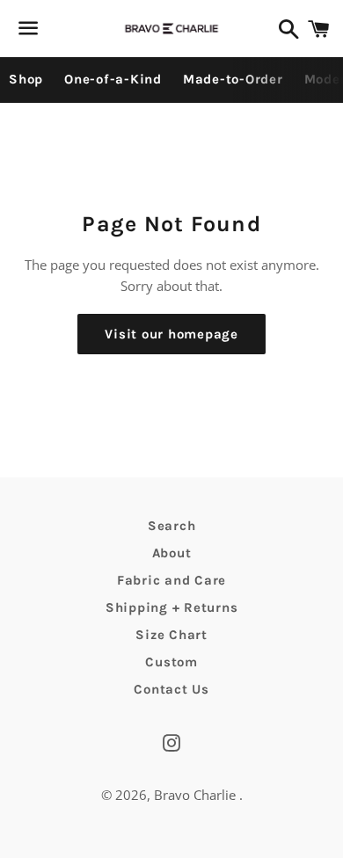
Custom (171, 662)
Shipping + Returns (172, 607)
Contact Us (171, 689)
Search (172, 526)
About (172, 553)
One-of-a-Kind (113, 79)
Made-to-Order (233, 79)
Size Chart (171, 635)
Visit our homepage (171, 334)
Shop (26, 79)
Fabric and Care (171, 580)
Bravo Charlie (196, 794)
